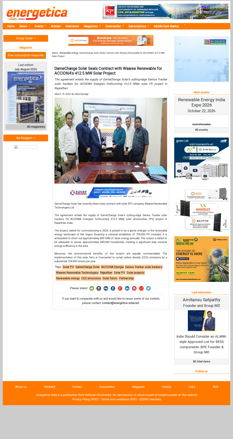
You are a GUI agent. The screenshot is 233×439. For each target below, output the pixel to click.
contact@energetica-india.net (120, 303)
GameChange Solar (88, 267)
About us (21, 387)
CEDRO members (150, 399)
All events (201, 130)
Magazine (138, 387)
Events (39, 26)
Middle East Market (166, 26)
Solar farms (110, 278)
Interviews (72, 26)
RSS (215, 387)
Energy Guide (24, 38)
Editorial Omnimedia (98, 395)
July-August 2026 (25, 69)
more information (201, 124)
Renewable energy (69, 53)
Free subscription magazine (26, 55)
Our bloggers (24, 138)
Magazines (91, 26)
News (23, 26)
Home (11, 26)
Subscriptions (138, 26)
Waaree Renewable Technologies (77, 272)
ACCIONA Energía (112, 267)
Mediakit (49, 387)
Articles (56, 26)
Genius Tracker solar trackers (143, 267)
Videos (166, 387)
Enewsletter (114, 26)
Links (191, 387)
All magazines (36, 126)
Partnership (126, 278)
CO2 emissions (91, 278)
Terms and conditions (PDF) (119, 399)
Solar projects (135, 272)
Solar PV (68, 267)
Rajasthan (106, 272)
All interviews (201, 361)
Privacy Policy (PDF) (85, 399)
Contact (77, 387)
